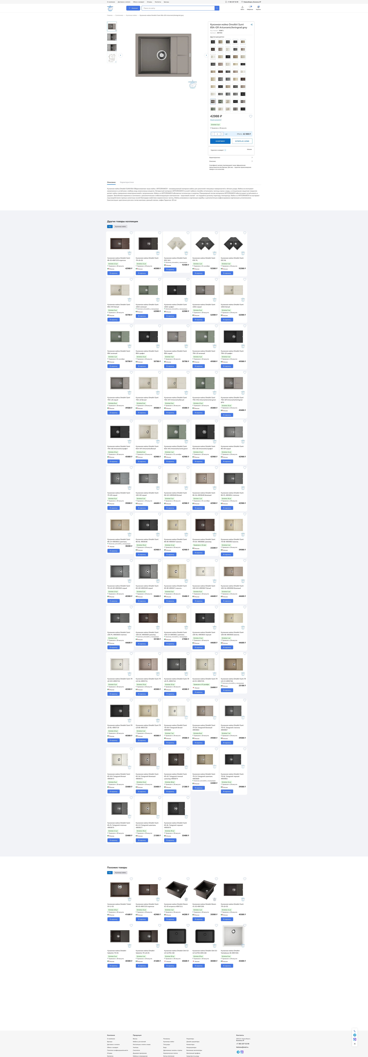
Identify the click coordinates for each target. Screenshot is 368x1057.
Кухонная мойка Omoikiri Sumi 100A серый (204, 306)
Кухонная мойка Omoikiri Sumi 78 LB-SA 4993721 (148, 680)
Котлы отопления (168, 1056)
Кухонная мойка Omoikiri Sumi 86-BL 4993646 (147, 540)
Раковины (166, 1039)
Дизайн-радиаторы (192, 1041)
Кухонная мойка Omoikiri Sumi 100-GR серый (147, 494)
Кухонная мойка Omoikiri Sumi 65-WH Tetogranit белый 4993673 (118, 776)
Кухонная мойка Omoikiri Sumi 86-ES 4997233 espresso (118, 259)
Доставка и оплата (124, 2)
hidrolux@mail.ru (242, 1047)
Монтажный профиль (193, 1053)
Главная (110, 15)
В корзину (220, 141)
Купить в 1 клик (242, 141)
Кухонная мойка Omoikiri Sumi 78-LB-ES (147, 259)
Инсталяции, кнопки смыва (141, 1044)
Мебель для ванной (139, 1041)
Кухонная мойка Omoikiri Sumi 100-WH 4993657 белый (204, 587)
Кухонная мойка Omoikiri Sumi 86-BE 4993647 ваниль (175, 540)
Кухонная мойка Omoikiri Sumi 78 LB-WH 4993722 (119, 680)
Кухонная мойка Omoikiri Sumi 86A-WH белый (118, 306)
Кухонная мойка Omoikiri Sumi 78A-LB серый (118, 399)
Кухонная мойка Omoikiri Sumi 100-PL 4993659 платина (118, 633)
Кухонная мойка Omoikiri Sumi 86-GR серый (232, 447)
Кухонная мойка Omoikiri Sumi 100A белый (232, 306)
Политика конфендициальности (117, 1050)
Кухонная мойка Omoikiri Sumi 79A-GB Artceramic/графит (118, 447)
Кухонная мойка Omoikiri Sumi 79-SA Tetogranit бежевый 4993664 (204, 727)
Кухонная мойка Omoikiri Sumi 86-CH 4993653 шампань (118, 540)
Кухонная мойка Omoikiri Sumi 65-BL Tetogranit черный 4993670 (175, 825)
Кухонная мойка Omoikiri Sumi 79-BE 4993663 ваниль (232, 540)
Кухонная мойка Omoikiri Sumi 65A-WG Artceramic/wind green (176, 447)
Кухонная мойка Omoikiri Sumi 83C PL (204, 259)
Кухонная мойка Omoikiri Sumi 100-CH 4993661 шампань (175, 633)
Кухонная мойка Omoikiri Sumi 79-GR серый (118, 494)
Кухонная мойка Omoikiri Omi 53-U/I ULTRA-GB (176, 952)
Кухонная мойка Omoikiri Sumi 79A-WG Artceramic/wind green (204, 399)
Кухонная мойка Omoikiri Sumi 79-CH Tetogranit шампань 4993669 (204, 776)
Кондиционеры (191, 1047)
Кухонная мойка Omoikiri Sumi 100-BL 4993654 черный (204, 633)
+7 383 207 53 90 (242, 1044)
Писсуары (166, 1044)
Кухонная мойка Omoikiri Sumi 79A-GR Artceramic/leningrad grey (232, 400)
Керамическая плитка (170, 1053)
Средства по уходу (192, 1056)
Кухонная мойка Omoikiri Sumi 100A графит (175, 306)
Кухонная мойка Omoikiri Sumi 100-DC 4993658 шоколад (147, 633)
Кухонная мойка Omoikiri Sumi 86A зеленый (118, 352)
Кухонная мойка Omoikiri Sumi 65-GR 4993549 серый (147, 587)
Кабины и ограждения (140, 1056)
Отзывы (149, 2)
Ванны (135, 1039)
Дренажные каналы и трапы (172, 1050)
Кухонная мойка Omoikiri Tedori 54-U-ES (119, 905)
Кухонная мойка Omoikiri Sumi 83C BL (232, 259)
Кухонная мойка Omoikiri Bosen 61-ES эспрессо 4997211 (176, 905)
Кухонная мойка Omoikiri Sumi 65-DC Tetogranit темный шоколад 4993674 (175, 776)
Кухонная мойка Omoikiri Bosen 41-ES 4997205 (204, 905)
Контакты (158, 2)
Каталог (135, 8)
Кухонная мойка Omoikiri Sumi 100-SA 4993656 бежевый (232, 587)
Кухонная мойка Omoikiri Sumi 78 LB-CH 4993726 (233, 680)
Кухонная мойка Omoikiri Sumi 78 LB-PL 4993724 (176, 680)
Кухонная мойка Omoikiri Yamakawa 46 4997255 (230, 952)
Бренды (166, 2)
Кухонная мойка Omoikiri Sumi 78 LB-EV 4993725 (205, 680)
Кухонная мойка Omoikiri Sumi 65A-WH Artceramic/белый (147, 447)
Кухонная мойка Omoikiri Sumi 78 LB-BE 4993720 (148, 726)
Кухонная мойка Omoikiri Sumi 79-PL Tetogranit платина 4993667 (232, 727)
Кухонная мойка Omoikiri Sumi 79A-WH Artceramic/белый (175, 399)
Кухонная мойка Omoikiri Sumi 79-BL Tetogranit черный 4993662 (232, 776)
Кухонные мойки (131, 15)
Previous (120, 55)
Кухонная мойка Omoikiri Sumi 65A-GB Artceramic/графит (204, 447)
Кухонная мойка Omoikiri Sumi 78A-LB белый (147, 399)
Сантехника (119, 15)
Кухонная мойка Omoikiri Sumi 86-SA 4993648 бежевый (204, 494)
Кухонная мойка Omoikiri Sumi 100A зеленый (147, 306)
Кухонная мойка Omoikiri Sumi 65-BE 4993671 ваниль (175, 587)
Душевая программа (140, 1053)
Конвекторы (190, 1044)
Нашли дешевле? (215, 120)
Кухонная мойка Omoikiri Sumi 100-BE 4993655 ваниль (232, 633)
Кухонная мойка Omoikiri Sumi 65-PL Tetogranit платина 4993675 (118, 825)
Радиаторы (190, 1039)
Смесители (136, 1050)
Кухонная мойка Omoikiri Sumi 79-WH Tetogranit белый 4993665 (175, 727)
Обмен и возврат (138, 2)
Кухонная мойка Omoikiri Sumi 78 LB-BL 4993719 (119, 726)
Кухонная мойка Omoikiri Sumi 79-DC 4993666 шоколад (204, 540)
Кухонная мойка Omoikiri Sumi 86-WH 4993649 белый (175, 494)
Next (206, 55)
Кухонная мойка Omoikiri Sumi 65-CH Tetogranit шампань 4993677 (147, 825)
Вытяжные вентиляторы (194, 1050)
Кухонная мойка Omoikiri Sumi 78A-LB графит (232, 352)
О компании (111, 2)
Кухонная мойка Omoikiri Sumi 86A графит (147, 352)
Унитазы (135, 1047)
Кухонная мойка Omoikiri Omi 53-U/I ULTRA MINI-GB (205, 952)
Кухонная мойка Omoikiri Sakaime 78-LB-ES (145, 952)
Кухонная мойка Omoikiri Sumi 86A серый (175, 352)
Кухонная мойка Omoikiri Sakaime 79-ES (116, 952)
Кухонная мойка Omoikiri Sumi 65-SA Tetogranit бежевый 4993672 (147, 776)
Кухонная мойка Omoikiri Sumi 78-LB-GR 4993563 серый (118, 587)
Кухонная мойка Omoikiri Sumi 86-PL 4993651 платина (232, 494)
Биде (165, 1047)
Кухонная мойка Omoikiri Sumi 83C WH (175, 259)
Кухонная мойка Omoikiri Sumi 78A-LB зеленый (204, 352)
